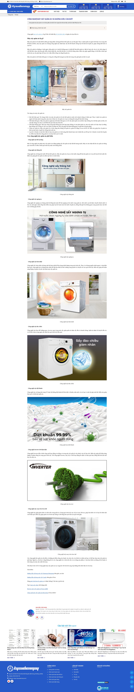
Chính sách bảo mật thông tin (56, 677)
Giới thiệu (56, 11)
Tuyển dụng (72, 11)
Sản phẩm (76, 672)
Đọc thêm (10, 657)
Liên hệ (75, 679)
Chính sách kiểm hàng (54, 682)
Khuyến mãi (76, 677)
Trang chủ (10, 14)
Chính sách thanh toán (54, 672)
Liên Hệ (102, 11)
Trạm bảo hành (83, 11)
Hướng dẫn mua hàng (54, 669)
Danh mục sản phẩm (16, 11)
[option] (22, 644)
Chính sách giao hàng (54, 679)
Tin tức (64, 11)
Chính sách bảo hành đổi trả (55, 674)
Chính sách (93, 11)
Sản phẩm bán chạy (43, 11)
